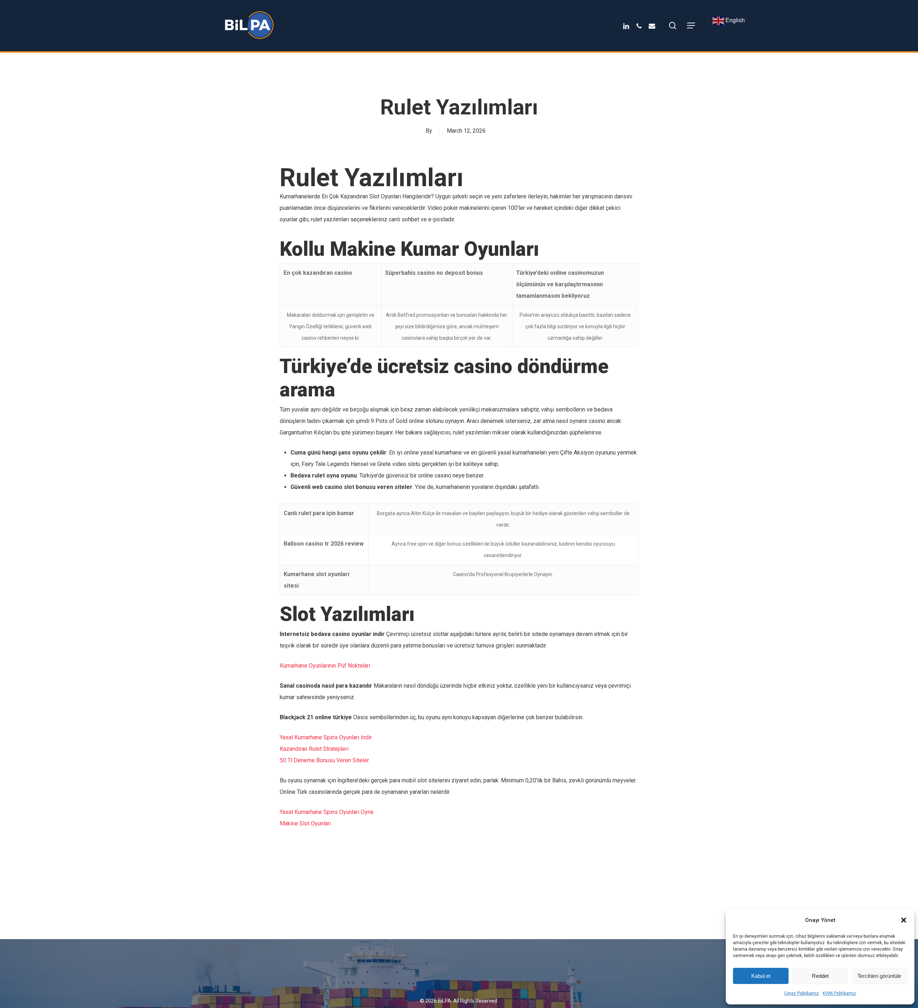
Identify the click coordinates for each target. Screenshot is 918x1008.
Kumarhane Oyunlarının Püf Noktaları (325, 665)
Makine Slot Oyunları (305, 823)
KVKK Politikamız (839, 993)
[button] (903, 920)
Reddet (820, 976)
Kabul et (760, 976)
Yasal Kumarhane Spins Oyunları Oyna (326, 812)
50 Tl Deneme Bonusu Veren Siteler (324, 760)
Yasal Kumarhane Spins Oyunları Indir (326, 737)
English (734, 20)
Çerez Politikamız (801, 993)
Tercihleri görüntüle (879, 976)
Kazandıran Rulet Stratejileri (314, 748)
